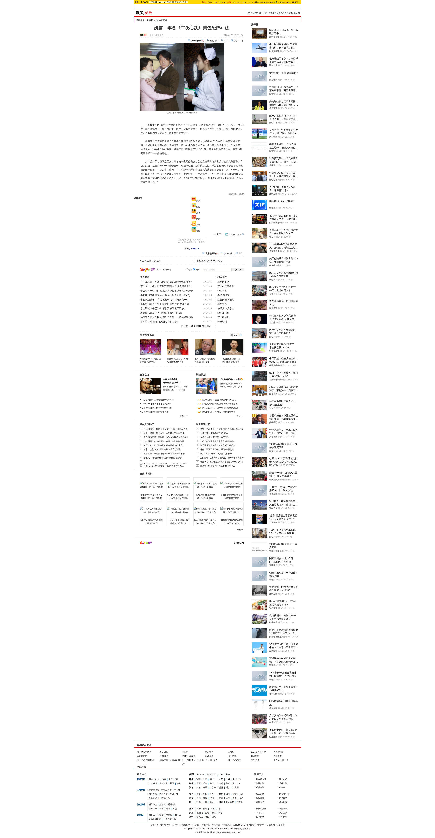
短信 (207, 812)
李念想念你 (223, 312)
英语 (241, 794)
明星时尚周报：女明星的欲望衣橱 (157, 408)
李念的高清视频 (226, 286)
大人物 (177, 790)
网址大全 (260, 802)
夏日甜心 (164, 752)
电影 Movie (152, 20)
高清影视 (163, 783)
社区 (172, 783)
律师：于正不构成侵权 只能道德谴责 (216, 449)
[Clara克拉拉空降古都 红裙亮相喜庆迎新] (231, 485)
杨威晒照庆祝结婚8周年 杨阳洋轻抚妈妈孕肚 (164, 441)
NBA (228, 779)
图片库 (178, 815)
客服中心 (206, 825)
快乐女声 (209, 752)
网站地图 (261, 825)
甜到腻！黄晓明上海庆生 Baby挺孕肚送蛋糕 (164, 466)
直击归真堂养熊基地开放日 (208, 260)
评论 (212, 779)
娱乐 (220, 2)
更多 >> (183, 416)
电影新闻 (163, 20)
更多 (239, 234)
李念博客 (222, 304)
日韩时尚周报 (148, 412)
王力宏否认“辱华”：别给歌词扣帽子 (216, 453)
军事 (198, 779)
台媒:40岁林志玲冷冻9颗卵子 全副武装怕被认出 (221, 462)
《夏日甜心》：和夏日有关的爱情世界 (218, 412)
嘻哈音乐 (153, 808)
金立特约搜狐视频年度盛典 (280, 13)
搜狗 (184, 2)
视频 (257, 2)
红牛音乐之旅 (261, 13)
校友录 (240, 802)
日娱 (175, 808)
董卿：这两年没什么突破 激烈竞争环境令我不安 (221, 429)
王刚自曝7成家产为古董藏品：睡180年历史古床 (222, 457)
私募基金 (209, 756)
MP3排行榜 (284, 794)
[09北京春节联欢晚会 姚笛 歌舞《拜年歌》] (150, 347)
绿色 (241, 798)
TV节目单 (260, 812)
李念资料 (222, 321)
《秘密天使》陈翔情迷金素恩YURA (158, 400)
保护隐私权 (226, 825)
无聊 (198, 231)
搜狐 (153, 2)
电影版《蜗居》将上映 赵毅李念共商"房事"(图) (165, 304)
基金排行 (283, 779)
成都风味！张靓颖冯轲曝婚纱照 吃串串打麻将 (164, 453)
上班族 (231, 752)
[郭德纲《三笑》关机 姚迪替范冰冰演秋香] (177, 347)
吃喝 (212, 798)
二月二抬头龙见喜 (151, 260)
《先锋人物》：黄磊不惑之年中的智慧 (218, 400)
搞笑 (198, 225)
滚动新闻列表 (155, 819)
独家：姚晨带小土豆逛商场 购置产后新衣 (162, 449)
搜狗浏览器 (261, 808)
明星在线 (153, 794)
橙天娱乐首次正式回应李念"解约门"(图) (161, 312)
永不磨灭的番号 (144, 752)
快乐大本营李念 (226, 308)
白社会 (232, 234)
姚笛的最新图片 (226, 299)
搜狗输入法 (261, 779)
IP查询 (282, 787)
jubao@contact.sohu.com (228, 832)
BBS (288, 2)
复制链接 (214, 40)
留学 (234, 794)
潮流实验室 (166, 790)
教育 (221, 794)
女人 (251, 2)
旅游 (191, 798)
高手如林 (232, 756)
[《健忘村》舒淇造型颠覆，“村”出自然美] (205, 485)
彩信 (221, 812)
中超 (235, 779)
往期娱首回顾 (169, 819)
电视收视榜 (166, 798)
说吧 (214, 817)
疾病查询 (260, 798)
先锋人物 (174, 794)
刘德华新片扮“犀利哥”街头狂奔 (214, 433)
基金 (212, 783)
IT (234, 2)
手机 (205, 802)
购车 (198, 787)
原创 (234, 798)
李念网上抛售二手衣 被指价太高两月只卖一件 (164, 299)
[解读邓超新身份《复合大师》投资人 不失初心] (205, 510)
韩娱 (168, 808)
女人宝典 (283, 812)
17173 (168, 2)
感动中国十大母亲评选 (170, 760)
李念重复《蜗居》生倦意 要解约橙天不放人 (163, 308)
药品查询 (283, 783)
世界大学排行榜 (281, 760)
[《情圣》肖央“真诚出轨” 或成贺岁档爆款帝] (178, 510)
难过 (198, 207)
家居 (205, 787)
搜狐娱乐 (140, 20)
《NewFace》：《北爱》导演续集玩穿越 (219, 408)
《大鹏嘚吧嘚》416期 (230, 379)
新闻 (191, 779)
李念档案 (222, 290)
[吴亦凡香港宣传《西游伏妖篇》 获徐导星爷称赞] (151, 485)
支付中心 (176, 825)
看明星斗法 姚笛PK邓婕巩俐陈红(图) (159, 321)
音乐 (171, 779)
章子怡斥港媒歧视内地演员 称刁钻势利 (217, 445)
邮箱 (205, 808)
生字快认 (260, 817)
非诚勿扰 (255, 756)
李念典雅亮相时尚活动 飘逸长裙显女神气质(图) (165, 295)
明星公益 (153, 804)
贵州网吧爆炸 (211, 760)
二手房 (213, 787)
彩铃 (214, 812)
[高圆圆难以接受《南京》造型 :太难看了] (232, 347)
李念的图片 (223, 282)
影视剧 (235, 787)
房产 (245, 2)
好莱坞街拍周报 (161, 412)
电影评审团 (154, 798)
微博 (282, 2)
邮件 (269, 2)
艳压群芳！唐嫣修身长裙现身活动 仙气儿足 (163, 445)
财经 (191, 783)
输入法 (200, 817)
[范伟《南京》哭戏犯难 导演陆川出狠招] (205, 347)
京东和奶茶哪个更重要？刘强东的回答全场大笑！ (166, 437)
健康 (205, 798)
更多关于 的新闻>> (196, 326)
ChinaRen (160, 2)
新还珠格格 (142, 756)
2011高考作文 (234, 760)
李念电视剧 (223, 317)
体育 (210, 2)
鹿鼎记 (200, 812)
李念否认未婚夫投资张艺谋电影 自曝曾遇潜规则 (165, 286)
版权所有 (247, 828)
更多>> (240, 530)
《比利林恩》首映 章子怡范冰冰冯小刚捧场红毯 (165, 429)
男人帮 (297, 13)
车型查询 (283, 808)
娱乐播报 (153, 783)
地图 (207, 817)
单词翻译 (283, 802)
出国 (228, 794)
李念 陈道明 (224, 295)
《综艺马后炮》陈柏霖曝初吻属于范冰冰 (219, 404)
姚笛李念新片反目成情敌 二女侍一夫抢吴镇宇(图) (166, 317)
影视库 (160, 815)
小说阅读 (283, 817)
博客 (276, 2)
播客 (263, 2)
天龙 (191, 812)
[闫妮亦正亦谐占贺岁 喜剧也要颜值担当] (151, 510)
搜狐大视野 (279, 752)
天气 (198, 798)
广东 (218, 808)
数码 (198, 802)
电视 (164, 779)
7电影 (185, 752)
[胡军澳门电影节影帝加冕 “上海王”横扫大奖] (231, 510)
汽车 (239, 2)
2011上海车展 (188, 756)
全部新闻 (271, 825)
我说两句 (296, 2)
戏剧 (177, 779)
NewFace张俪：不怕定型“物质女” (157, 404)
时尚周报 (163, 794)
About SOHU (239, 825)
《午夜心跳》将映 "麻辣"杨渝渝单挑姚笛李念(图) (166, 282)
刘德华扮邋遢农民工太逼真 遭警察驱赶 (217, 441)
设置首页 (154, 825)
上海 (212, 808)
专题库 (169, 815)
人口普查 (278, 756)
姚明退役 (164, 756)
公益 (205, 779)
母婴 (198, 794)
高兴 (198, 200)
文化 (221, 798)
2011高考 (255, 760)
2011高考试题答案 (145, 760)
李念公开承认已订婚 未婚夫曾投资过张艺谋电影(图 (167, 290)
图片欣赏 (283, 798)
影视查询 (260, 783)
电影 (157, 779)
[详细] (182, 389)
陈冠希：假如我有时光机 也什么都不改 (217, 466)
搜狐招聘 (186, 825)
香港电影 (172, 804)
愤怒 (198, 219)
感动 (198, 213)
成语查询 (260, 787)
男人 (212, 802)
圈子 (199, 808)
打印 (226, 40)
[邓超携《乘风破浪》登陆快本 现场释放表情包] (178, 485)
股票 (198, 783)
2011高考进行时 (258, 752)
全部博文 (280, 825)
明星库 (152, 815)
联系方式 (216, 825)
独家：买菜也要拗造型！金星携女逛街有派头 (164, 433)
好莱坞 (162, 804)
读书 (228, 798)
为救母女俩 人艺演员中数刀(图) (214, 437)
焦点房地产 (177, 2)
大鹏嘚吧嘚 (154, 790)
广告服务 (196, 825)
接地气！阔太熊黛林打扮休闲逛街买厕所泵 (163, 457)
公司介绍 (251, 825)
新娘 (205, 794)
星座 (212, 794)
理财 (205, 783)
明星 (151, 779)
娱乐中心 (141, 774)
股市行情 (260, 794)
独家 (161, 808)
